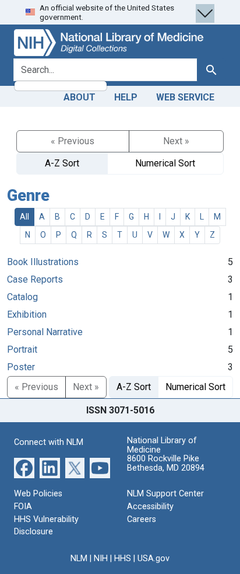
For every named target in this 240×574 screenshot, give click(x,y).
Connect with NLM (48, 442)
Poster (21, 367)
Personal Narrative (45, 332)
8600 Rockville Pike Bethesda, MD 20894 (165, 463)
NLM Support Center (165, 494)
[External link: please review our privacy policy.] (24, 467)
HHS (122, 558)
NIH (101, 558)
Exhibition (27, 314)
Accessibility (150, 507)
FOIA (23, 507)
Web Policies (38, 494)
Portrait (22, 349)
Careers (141, 519)
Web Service (185, 97)
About (79, 97)
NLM (78, 558)
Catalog (22, 296)
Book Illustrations (43, 261)
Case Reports (35, 279)
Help (125, 97)
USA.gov (153, 558)
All (24, 216)
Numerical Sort (165, 163)
